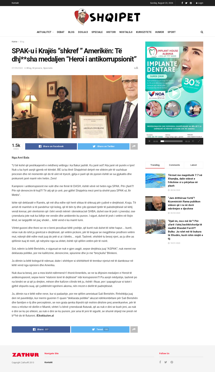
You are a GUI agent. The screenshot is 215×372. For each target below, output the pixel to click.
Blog (71, 32)
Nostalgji (125, 32)
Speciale (97, 32)
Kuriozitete (144, 32)
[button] (174, 93)
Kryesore (37, 68)
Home (14, 42)
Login (200, 3)
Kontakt (15, 3)
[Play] (149, 141)
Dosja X (83, 32)
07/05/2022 (17, 68)
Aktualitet (44, 32)
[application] (174, 93)
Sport (172, 32)
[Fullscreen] (199, 141)
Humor (159, 32)
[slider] (172, 141)
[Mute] (193, 141)
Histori (111, 32)
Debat (60, 32)
